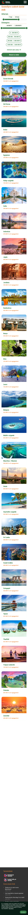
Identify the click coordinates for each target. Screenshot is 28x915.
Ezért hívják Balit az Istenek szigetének (14, 893)
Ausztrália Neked (10, 880)
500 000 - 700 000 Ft (14, 37)
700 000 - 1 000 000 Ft (14, 41)
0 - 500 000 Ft (14, 33)
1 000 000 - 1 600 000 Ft (14, 45)
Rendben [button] (23, 912)
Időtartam (4, 14)
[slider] (3, 19)
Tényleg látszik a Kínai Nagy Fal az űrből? (14, 897)
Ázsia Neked (6, 2)
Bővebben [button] (11, 908)
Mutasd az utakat (14, 55)
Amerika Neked (9, 875)
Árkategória (5, 22)
